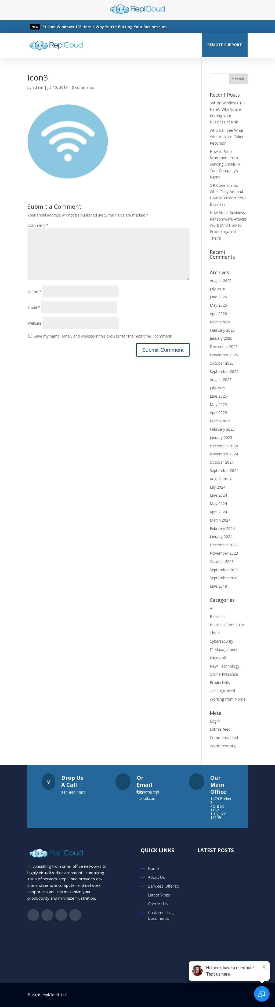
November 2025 (224, 354)
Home (153, 868)
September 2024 (224, 470)
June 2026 (218, 296)
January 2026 (221, 338)
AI (211, 608)
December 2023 (224, 544)
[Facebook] (208, 26)
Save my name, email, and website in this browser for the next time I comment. (103, 336)
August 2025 (220, 379)
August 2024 (220, 478)
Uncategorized (222, 690)
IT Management (224, 649)
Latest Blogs (159, 895)
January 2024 (221, 536)
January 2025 (221, 437)
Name (34, 291)
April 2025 (218, 412)
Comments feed (224, 737)
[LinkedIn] (230, 26)
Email (33, 307)
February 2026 (222, 330)
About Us (156, 877)
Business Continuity (227, 624)
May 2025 (218, 404)
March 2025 (220, 420)
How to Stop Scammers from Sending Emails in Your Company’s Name (225, 164)
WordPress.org (223, 745)
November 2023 (224, 553)
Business (217, 616)
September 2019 (224, 577)
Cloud (215, 632)
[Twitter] (219, 26)
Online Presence (224, 674)
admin (37, 87)
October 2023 (222, 561)
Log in (215, 721)
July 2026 (217, 288)
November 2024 (224, 453)
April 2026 (218, 313)
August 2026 (220, 280)
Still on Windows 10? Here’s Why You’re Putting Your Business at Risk (232, 882)
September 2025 (224, 371)
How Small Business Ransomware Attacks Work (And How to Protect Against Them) (228, 225)
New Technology (224, 666)
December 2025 (224, 346)
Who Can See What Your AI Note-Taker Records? (227, 137)
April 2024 (218, 511)
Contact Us (158, 903)
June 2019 (218, 586)
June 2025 (218, 396)
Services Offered (163, 886)
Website (34, 323)
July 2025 (217, 387)
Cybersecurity (221, 641)
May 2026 (218, 305)
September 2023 (224, 569)
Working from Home (227, 699)
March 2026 (220, 321)
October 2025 (222, 363)
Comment (37, 225)
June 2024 (218, 495)
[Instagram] (240, 26)
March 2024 (220, 520)
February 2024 (222, 528)
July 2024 (217, 487)
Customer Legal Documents (162, 915)
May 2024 (218, 503)
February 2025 (222, 429)
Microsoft (218, 657)
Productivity (220, 682)
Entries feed (220, 729)
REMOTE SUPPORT (224, 44)
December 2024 (224, 445)
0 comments (83, 87)
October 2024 (222, 462)
